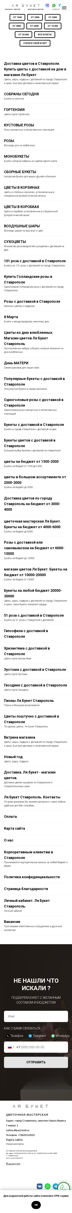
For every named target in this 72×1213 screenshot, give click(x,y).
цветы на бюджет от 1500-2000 (31, 461)
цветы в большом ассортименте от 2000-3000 (35, 480)
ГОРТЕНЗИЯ (14, 110)
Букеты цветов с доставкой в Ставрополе (29, 443)
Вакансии (12, 922)
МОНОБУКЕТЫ (16, 156)
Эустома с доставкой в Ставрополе (35, 669)
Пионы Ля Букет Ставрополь (29, 700)
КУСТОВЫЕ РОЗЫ (19, 125)
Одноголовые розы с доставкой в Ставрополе (33, 402)
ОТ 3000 (52, 17)
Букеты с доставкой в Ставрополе (34, 424)
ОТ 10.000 (53, 26)
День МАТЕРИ (16, 363)
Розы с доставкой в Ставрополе (32, 301)
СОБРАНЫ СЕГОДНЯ (21, 94)
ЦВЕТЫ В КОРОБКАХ (21, 207)
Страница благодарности (26, 889)
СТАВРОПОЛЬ (57, 9)
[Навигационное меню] (64, 7)
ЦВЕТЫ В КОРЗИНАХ (21, 187)
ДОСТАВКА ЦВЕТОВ (36, 9)
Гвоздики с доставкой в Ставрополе (36, 685)
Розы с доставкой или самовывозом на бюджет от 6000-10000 (34, 548)
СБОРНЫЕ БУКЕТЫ (20, 172)
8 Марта (11, 317)
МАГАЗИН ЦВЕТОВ (12, 9)
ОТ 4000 (16, 26)
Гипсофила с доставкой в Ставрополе (26, 633)
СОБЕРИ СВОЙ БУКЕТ (35, 43)
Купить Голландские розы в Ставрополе (28, 279)
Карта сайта (14, 828)
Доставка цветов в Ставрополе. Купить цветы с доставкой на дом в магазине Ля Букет (35, 69)
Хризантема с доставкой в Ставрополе (27, 651)
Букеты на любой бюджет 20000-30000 (33, 593)
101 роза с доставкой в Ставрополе (35, 261)
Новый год (13, 757)
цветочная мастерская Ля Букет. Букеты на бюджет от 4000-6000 (32, 524)
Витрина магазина (19, 737)
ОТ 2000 (35, 17)
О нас (8, 840)
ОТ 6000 (34, 26)
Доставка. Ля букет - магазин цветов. (30, 775)
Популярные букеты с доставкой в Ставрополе (34, 381)
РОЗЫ (9, 141)
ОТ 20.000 (23, 34)
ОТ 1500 (17, 17)
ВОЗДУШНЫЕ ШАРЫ (22, 226)
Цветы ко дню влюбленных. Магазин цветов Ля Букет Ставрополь (28, 338)
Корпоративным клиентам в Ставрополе (28, 855)
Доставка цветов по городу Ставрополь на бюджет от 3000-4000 (32, 504)
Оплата (10, 816)
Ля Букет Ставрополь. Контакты (32, 797)
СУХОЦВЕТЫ (15, 242)
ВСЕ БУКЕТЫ (45, 34)
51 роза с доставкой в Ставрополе (34, 615)
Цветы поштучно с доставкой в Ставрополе (31, 719)
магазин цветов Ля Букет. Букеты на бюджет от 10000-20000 (35, 572)
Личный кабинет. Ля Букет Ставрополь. (27, 903)
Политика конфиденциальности (32, 877)
